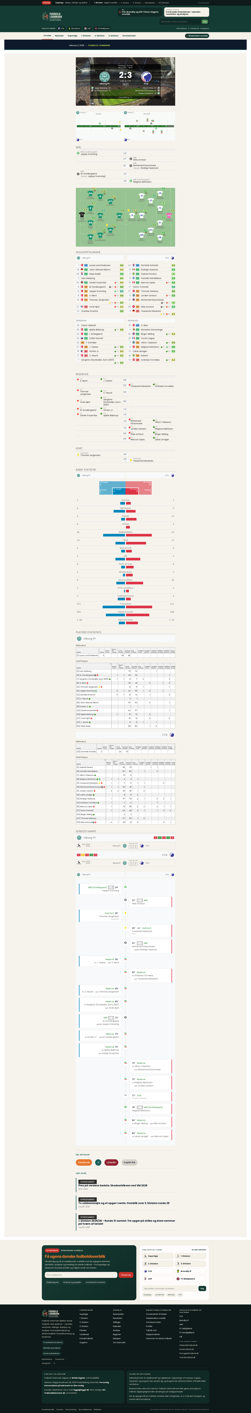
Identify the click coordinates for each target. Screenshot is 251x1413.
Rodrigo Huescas (149, 167)
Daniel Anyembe (97, 282)
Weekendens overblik (198, 36)
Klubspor (117, 1338)
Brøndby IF (76, 28)
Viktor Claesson (149, 342)
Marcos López (148, 282)
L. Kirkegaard (95, 333)
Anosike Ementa (89, 311)
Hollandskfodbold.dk (188, 1345)
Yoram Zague (148, 338)
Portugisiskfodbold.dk (189, 1353)
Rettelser (97, 1409)
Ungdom (83, 1342)
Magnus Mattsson (142, 181)
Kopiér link (129, 1162)
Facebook (194, 28)
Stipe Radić (95, 273)
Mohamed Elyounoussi (144, 165)
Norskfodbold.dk (186, 1349)
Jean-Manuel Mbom (99, 269)
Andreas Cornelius (150, 359)
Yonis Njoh (94, 306)
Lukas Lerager (140, 351)
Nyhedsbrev (181, 28)
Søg (204, 22)
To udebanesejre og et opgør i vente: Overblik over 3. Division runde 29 (123, 1203)
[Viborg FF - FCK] (125, 845)
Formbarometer (153, 1322)
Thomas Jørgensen (99, 299)
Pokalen (83, 1330)
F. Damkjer (91, 342)
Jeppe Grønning (89, 154)
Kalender (117, 1326)
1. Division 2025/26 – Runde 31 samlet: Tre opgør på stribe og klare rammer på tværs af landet (126, 1222)
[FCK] (146, 78)
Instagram (204, 28)
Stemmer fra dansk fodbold (159, 1338)
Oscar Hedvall (88, 325)
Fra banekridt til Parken (156, 1314)
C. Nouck (93, 355)
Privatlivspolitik (203, 3)
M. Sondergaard (89, 173)
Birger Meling (147, 333)
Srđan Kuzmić (96, 338)
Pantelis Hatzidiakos (151, 278)
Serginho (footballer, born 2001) (97, 359)
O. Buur (144, 325)
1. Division (86, 35)
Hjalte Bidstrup (96, 329)
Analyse (116, 1330)
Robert (144, 355)
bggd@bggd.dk (81, 1390)
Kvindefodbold (86, 1338)
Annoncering (70, 1409)
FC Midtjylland (103, 28)
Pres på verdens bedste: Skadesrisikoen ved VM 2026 (112, 1185)
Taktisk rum (151, 1330)
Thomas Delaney (149, 291)
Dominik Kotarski (149, 265)
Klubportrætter (153, 1334)
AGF (89, 28)
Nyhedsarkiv (150, 3)
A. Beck (93, 295)
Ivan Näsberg (88, 278)
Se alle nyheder (199, 1249)
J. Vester (93, 346)
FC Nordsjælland (186, 1332)
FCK (62, 28)
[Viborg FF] (104, 78)
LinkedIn (111, 1162)
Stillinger (117, 1322)
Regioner (117, 1334)
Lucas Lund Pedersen (100, 265)
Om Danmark (164, 3)
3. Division (137, 3)
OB (180, 1336)
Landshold (159, 1295)
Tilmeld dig (126, 1275)
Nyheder (59, 35)
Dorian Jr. (94, 351)
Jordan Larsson (149, 295)
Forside (47, 35)
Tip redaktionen (85, 1409)
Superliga (72, 35)
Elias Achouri (139, 159)
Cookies (59, 1409)
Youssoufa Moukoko (151, 311)
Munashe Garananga (151, 329)
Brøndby (171, 1295)
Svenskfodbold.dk (187, 1357)
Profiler (149, 1326)
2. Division (125, 3)
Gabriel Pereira (148, 273)
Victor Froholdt (141, 286)
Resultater (117, 1318)
